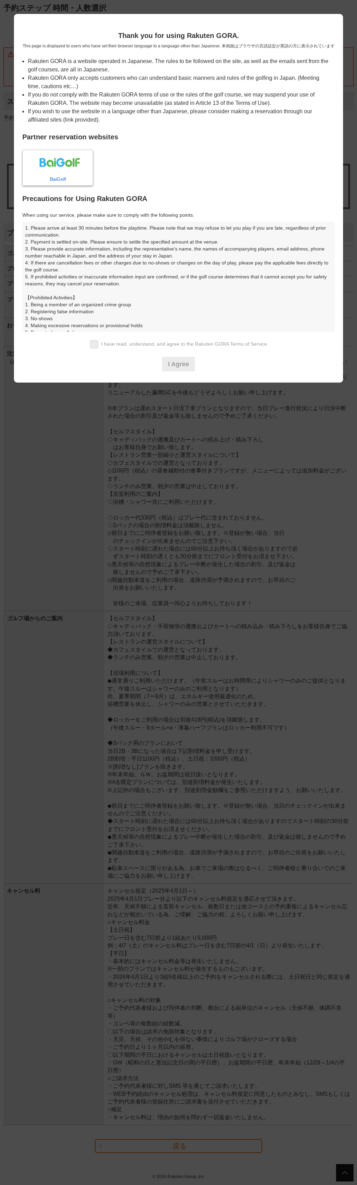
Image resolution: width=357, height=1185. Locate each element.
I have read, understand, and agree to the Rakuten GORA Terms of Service (184, 344)
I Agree (178, 364)
